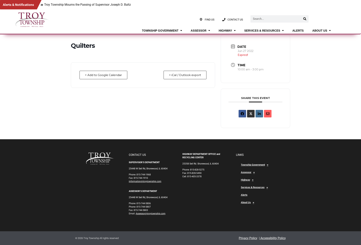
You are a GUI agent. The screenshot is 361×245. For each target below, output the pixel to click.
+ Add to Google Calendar (103, 75)
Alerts (298, 30)
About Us (319, 30)
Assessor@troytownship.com (150, 213)
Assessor (198, 30)
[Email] (268, 113)
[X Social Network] (251, 113)
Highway (225, 30)
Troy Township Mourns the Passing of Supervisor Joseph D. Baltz (87, 4)
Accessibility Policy (273, 238)
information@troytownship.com (145, 181)
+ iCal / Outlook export (185, 75)
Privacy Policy (248, 238)
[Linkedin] (259, 113)
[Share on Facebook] (242, 113)
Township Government (160, 30)
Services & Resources (262, 30)
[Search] (305, 19)
